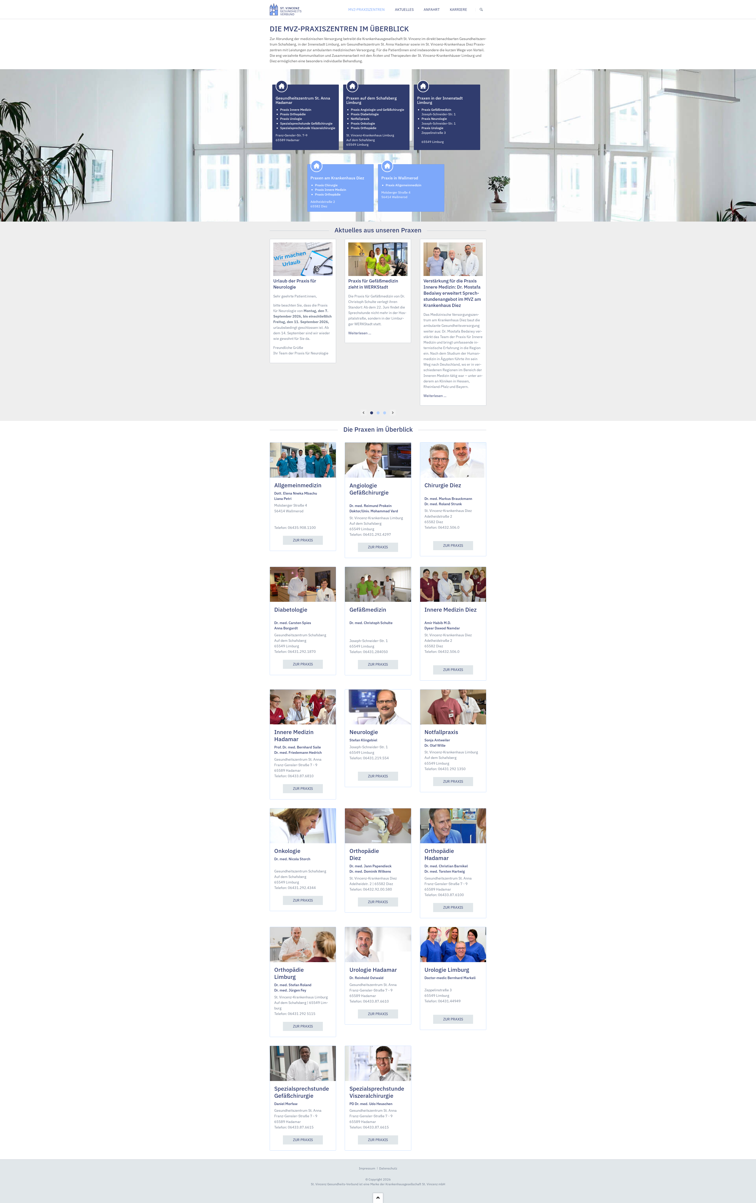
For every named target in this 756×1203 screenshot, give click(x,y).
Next (393, 413)
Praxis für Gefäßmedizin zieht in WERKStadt (371, 412)
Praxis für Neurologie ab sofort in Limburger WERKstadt (378, 412)
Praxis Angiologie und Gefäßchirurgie (377, 109)
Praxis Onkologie (363, 123)
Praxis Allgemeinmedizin (403, 185)
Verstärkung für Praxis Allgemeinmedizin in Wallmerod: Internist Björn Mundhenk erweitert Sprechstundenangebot (384, 412)
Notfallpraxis (360, 118)
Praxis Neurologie (434, 118)
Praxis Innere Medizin (295, 109)
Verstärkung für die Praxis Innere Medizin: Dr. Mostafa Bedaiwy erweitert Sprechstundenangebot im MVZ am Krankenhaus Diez (452, 293)
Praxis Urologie (291, 118)
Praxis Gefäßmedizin (436, 109)
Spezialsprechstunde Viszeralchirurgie (307, 128)
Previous (363, 413)
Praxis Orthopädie (293, 114)
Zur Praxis (303, 540)
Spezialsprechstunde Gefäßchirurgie (306, 123)
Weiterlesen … (359, 333)
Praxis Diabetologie (365, 114)
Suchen (481, 9)
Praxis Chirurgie (326, 185)
